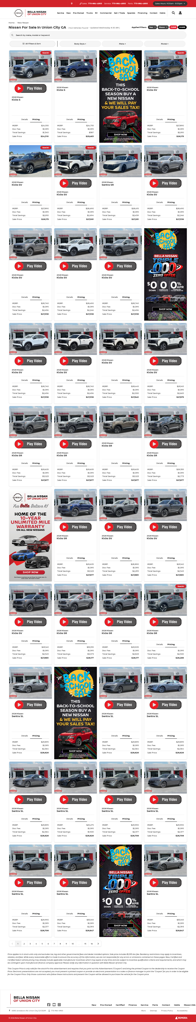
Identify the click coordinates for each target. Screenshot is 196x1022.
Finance (133, 1004)
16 (92, 943)
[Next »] (98, 944)
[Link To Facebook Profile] (49, 1004)
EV (96, 13)
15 (85, 943)
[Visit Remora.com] (181, 1018)
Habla (162, 13)
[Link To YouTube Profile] (54, 1004)
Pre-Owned (78, 13)
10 (73, 943)
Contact (153, 13)
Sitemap (153, 1010)
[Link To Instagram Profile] (59, 1004)
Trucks (89, 13)
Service (144, 1004)
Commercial (106, 13)
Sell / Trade (119, 13)
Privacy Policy (167, 1010)
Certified (120, 1004)
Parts (155, 1004)
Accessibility (182, 1010)
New (68, 13)
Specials (131, 13)
